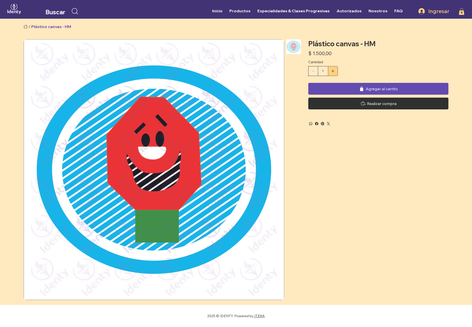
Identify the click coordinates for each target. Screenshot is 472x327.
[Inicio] (26, 26)
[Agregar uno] (333, 71)
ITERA (259, 316)
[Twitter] (328, 123)
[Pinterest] (322, 123)
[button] (75, 11)
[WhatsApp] (310, 123)
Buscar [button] (55, 12)
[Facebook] (316, 123)
